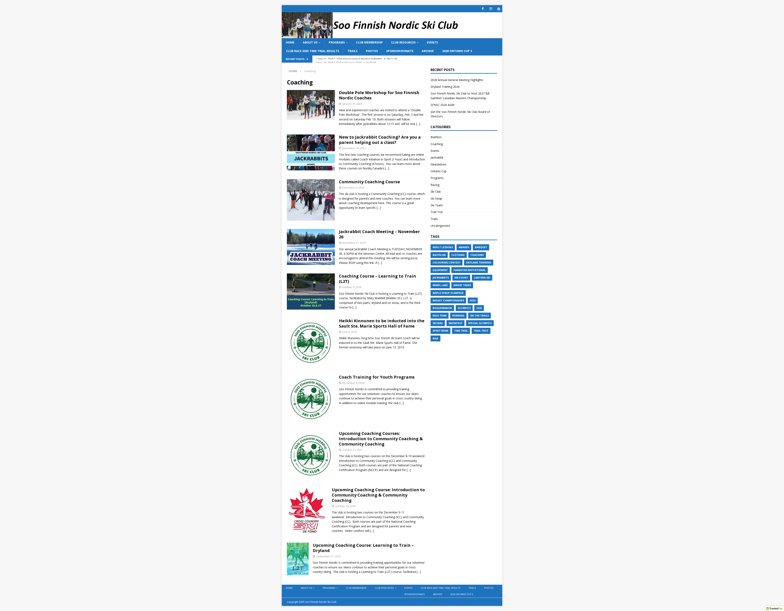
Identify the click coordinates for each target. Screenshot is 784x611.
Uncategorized (440, 226)
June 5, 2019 (349, 332)
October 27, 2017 (352, 450)
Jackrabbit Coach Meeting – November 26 (379, 234)
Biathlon (436, 137)
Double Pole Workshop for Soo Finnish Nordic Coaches (379, 95)
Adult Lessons (443, 247)
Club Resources (403, 42)
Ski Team (437, 205)
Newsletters (439, 164)
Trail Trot (437, 212)
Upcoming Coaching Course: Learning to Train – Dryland (363, 547)
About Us (310, 42)
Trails (352, 51)
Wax (435, 338)
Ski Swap (436, 198)
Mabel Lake (440, 285)
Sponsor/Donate (399, 51)
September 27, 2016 (328, 556)
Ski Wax (438, 323)
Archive (428, 51)
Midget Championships (448, 300)
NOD (473, 300)
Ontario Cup (439, 171)
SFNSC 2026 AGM (442, 105)
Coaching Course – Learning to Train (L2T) (377, 278)
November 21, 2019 (354, 242)
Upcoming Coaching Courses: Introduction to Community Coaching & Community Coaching (381, 439)
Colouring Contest (446, 262)
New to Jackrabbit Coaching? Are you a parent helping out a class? (380, 139)
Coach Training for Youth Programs (377, 377)
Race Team (440, 315)
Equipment (440, 270)
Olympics (464, 308)
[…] (418, 124)
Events (432, 42)
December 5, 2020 (353, 187)
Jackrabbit (437, 157)
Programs (337, 42)
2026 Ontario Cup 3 (457, 51)
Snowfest (455, 323)
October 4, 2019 (351, 287)
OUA (479, 308)
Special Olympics (480, 323)
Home (290, 42)
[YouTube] (498, 8)
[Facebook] (482, 8)
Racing (435, 185)
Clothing (458, 255)
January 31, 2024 (352, 104)
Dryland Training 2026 (445, 87)
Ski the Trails (479, 315)
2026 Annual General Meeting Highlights (457, 80)
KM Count (461, 277)
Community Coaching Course (369, 181)
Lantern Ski (482, 277)
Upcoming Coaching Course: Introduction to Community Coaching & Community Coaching (378, 495)
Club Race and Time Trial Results (312, 51)
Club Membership (369, 42)
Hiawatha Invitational (469, 270)
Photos (372, 51)
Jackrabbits (441, 277)
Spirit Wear (440, 330)
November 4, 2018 (353, 383)
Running (458, 315)
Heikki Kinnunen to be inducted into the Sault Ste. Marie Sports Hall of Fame (381, 323)
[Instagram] (490, 8)
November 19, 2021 (354, 148)
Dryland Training (478, 262)
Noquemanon (442, 308)
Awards (464, 247)
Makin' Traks (462, 285)
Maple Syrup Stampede (448, 293)
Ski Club (436, 191)
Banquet (481, 247)
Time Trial (461, 330)
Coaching (437, 144)
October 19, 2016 (345, 506)
